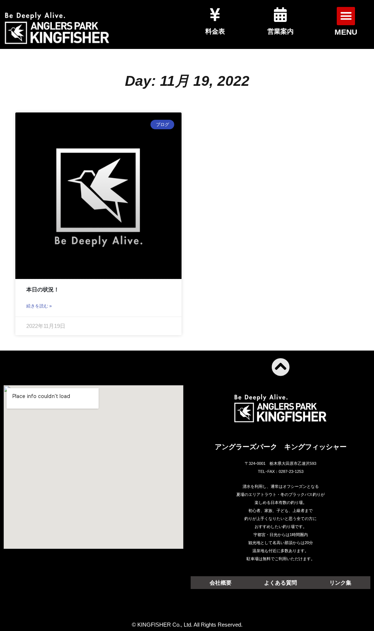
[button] (346, 16)
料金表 (215, 31)
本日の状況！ (42, 289)
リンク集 (340, 583)
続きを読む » (39, 306)
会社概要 (221, 583)
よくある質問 (280, 583)
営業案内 (280, 31)
